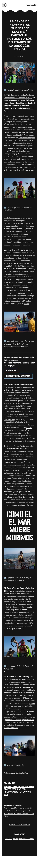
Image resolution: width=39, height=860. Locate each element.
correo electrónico (26, 839)
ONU (6, 816)
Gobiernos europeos (26, 138)
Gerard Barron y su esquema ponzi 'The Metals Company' (18, 430)
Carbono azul (9, 808)
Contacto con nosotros (18, 375)
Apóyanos (11, 370)
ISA (22, 814)
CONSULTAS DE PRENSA (19, 824)
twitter (15, 839)
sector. (26, 304)
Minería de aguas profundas (20, 811)
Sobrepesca (29, 814)
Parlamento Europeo (12, 814)
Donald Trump (9, 419)
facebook (8, 839)
